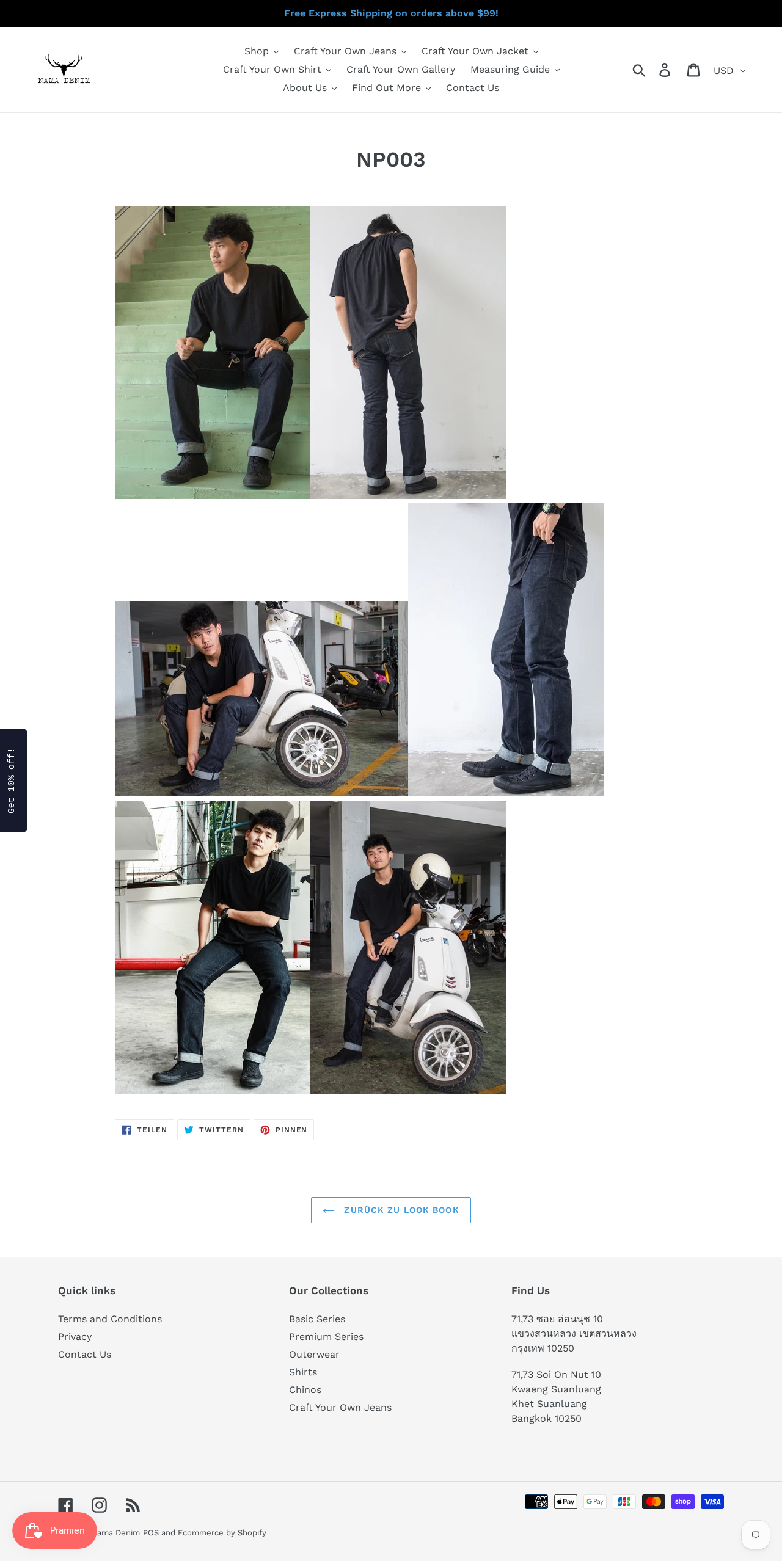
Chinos (305, 1389)
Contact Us (84, 1354)
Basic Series (317, 1319)
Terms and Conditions (110, 1319)
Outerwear (314, 1354)
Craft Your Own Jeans (340, 1407)
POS (151, 1532)
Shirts (303, 1372)
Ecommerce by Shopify (222, 1532)
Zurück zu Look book (400, 1210)
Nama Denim (115, 1532)
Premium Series (326, 1336)
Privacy (75, 1336)
